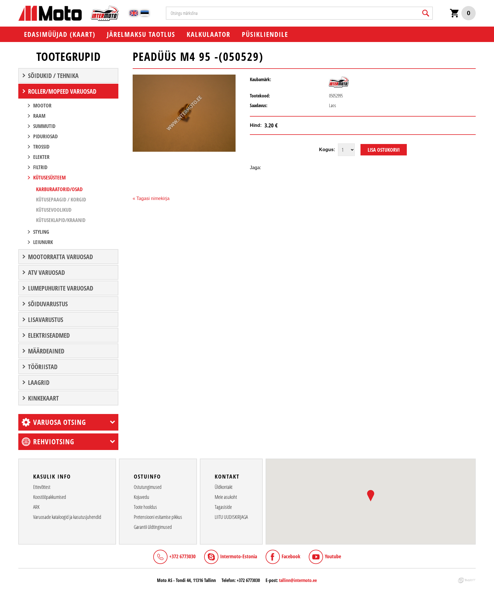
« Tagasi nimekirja (151, 198)
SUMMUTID (44, 126)
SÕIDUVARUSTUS (48, 303)
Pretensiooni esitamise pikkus (158, 517)
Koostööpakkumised (49, 497)
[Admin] (1, 3)
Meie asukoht (226, 497)
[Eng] (134, 13)
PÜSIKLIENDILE (265, 34)
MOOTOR (42, 105)
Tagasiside (223, 507)
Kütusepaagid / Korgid (61, 199)
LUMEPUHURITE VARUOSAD (60, 288)
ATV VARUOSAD (46, 272)
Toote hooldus (145, 507)
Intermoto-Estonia (238, 556)
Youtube (333, 556)
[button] (370, 495)
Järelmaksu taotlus (141, 34)
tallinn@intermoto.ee (298, 580)
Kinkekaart (43, 398)
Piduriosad (45, 136)
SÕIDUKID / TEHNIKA (53, 75)
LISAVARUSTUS (45, 319)
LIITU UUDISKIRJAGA (231, 517)
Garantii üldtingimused (153, 527)
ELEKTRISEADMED (49, 335)
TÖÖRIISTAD (42, 366)
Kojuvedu (141, 497)
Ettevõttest (41, 487)
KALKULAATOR (208, 34)
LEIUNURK (43, 242)
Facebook (291, 556)
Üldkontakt (223, 487)
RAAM (39, 115)
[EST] (145, 13)
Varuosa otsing (59, 422)
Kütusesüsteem (49, 177)
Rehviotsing (53, 441)
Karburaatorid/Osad (59, 189)
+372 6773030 (182, 556)
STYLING (41, 231)
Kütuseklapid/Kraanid (60, 220)
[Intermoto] (338, 86)
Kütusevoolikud (53, 209)
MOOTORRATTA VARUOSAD (60, 256)
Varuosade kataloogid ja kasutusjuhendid (67, 517)
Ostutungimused (148, 487)
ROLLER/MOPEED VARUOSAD (62, 91)
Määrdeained (46, 351)
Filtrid (40, 167)
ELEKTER (41, 156)
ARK (36, 507)
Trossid (41, 146)
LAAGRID (38, 382)
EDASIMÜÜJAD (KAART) (59, 34)
